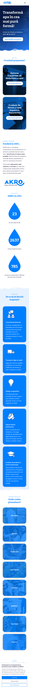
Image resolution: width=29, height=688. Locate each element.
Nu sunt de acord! (14, 685)
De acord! (14, 677)
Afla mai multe (14, 681)
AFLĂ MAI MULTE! (14, 83)
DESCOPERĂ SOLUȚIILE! (13, 39)
